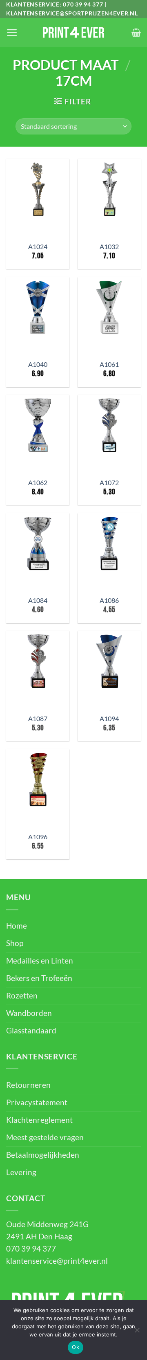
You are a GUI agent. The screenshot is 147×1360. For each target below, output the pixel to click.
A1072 (109, 482)
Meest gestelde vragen (45, 1137)
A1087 (37, 718)
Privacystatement (36, 1102)
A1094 (109, 718)
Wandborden (29, 1013)
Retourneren (28, 1085)
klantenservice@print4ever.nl (57, 1260)
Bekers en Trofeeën (39, 978)
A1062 (37, 482)
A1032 (109, 246)
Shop (14, 943)
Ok (75, 1347)
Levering (21, 1172)
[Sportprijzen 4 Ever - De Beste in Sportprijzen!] (73, 32)
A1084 (37, 600)
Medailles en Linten (39, 960)
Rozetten (22, 995)
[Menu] (12, 32)
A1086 (109, 600)
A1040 (37, 364)
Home (16, 925)
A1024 (37, 246)
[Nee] (137, 1332)
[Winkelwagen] (136, 32)
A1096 (37, 836)
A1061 (109, 364)
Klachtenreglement (39, 1119)
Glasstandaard (31, 1030)
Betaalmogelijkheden (42, 1154)
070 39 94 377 (83, 4)
